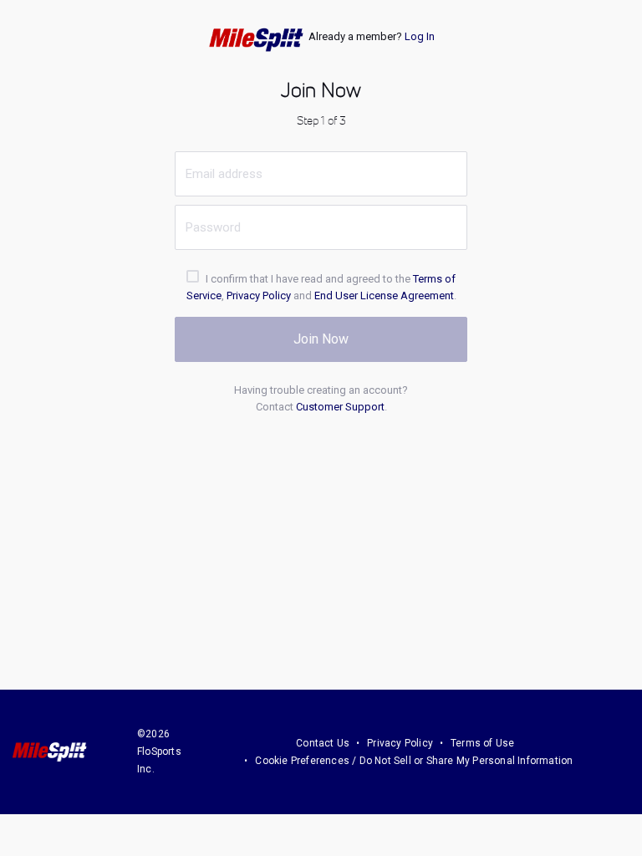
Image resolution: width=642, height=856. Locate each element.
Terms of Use (482, 743)
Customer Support (340, 406)
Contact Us (322, 743)
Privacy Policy (259, 295)
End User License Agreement (384, 295)
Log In (420, 36)
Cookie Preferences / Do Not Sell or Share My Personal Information (414, 761)
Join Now (321, 339)
